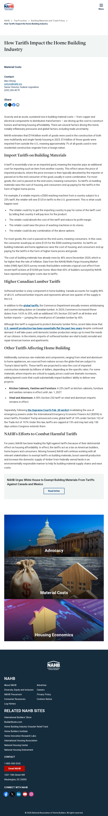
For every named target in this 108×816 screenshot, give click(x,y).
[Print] (17, 104)
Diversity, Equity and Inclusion (18, 689)
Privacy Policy (44, 694)
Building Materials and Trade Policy (48, 21)
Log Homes (10, 703)
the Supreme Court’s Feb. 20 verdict (48, 410)
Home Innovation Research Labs (20, 736)
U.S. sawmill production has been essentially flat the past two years (43, 328)
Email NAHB (14, 768)
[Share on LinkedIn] (6, 104)
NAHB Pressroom (13, 694)
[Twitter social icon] (12, 794)
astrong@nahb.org (13, 84)
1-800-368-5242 (12, 763)
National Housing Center (16, 745)
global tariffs (31, 305)
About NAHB (10, 685)
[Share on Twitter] (10, 104)
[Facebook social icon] (6, 794)
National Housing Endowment (18, 750)
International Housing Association (20, 740)
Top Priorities (20, 21)
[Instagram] (31, 794)
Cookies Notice (44, 699)
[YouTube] (25, 794)
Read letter (54, 491)
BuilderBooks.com (13, 722)
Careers (41, 689)
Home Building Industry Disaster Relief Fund (26, 726)
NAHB (7, 21)
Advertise (41, 685)
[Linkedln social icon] (19, 794)
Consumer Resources (14, 699)
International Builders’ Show (18, 717)
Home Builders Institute (16, 731)
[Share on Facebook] (13, 104)
